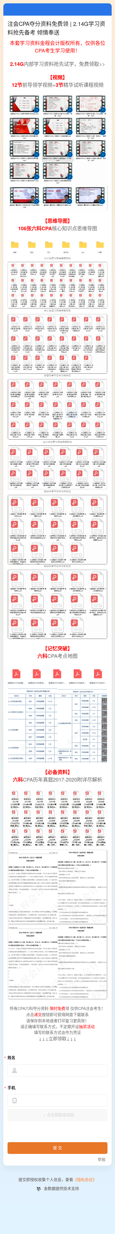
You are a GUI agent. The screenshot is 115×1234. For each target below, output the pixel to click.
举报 (102, 1159)
